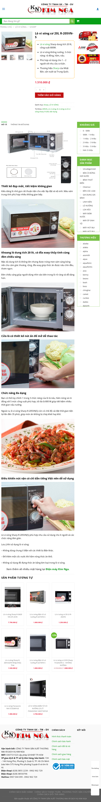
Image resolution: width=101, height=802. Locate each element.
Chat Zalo (95, 776)
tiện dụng (53, 111)
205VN (44, 109)
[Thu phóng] (4, 49)
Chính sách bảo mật (61, 759)
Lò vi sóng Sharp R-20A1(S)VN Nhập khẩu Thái (12, 662)
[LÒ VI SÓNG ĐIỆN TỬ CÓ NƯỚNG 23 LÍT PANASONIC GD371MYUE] (38, 689)
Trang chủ (6, 26)
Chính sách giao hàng (61, 754)
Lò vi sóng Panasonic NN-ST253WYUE (12, 707)
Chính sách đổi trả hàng (50, 794)
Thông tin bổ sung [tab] (20, 124)
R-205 (46, 111)
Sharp (33, 26)
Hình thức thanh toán (61, 736)
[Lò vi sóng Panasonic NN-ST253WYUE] (13, 689)
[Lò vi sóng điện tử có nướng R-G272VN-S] (38, 597)
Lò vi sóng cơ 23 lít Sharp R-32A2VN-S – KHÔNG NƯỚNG (63, 662)
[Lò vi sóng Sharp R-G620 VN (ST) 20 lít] (13, 597)
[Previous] (5, 42)
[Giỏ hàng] (78, 21)
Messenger (95, 785)
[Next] (28, 42)
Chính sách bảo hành (61, 741)
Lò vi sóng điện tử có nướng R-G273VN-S (38, 661)
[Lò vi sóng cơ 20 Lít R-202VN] (63, 597)
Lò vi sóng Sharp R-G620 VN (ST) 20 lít (12, 615)
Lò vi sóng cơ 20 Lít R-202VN (63, 615)
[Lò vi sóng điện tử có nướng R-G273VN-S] (38, 643)
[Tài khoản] (97, 9)
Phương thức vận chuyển (76, 792)
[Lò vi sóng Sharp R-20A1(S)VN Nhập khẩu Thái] (13, 643)
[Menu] (3, 9)
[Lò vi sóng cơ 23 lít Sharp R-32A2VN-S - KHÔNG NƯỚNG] (63, 643)
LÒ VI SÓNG (21, 26)
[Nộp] (72, 21)
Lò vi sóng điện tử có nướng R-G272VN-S (38, 615)
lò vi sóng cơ (61, 109)
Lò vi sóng (45, 44)
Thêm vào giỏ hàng (49, 95)
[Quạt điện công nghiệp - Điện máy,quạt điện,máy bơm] (50, 9)
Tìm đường (95, 768)
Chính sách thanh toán (48, 792)
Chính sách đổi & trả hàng (61, 748)
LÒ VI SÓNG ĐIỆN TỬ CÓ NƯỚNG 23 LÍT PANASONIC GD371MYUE (38, 708)
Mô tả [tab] (4, 124)
